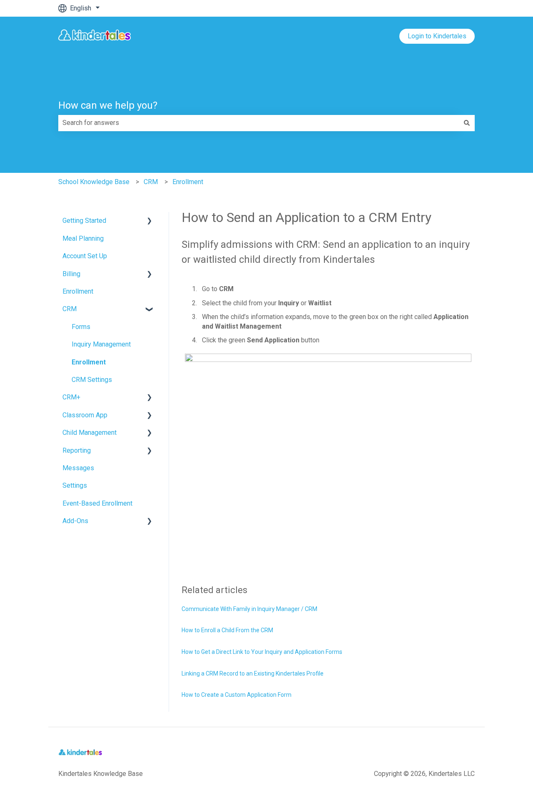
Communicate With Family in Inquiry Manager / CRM (249, 609)
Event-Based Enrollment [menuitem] (97, 503)
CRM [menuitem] (69, 309)
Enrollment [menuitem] (77, 291)
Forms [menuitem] (81, 327)
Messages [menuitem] (78, 468)
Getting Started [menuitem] (84, 220)
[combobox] (258, 123)
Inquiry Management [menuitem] (101, 344)
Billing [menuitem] (71, 274)
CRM (151, 182)
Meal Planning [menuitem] (83, 238)
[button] (149, 221)
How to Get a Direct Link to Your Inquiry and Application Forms (262, 651)
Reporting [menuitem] (76, 450)
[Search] (467, 123)
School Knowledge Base (94, 182)
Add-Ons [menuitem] (75, 521)
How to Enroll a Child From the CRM (227, 630)
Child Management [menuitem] (89, 432)
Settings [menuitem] (74, 485)
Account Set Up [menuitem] (84, 256)
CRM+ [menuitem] (71, 397)
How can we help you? (107, 105)
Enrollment (187, 182)
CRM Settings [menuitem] (92, 380)
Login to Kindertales (437, 36)
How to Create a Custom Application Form (236, 694)
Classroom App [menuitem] (84, 415)
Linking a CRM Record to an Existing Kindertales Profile (253, 673)
